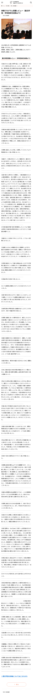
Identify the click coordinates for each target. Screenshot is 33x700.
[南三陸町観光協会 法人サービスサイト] (16, 2)
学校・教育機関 (6, 15)
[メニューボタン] (2, 2)
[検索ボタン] (31, 2)
